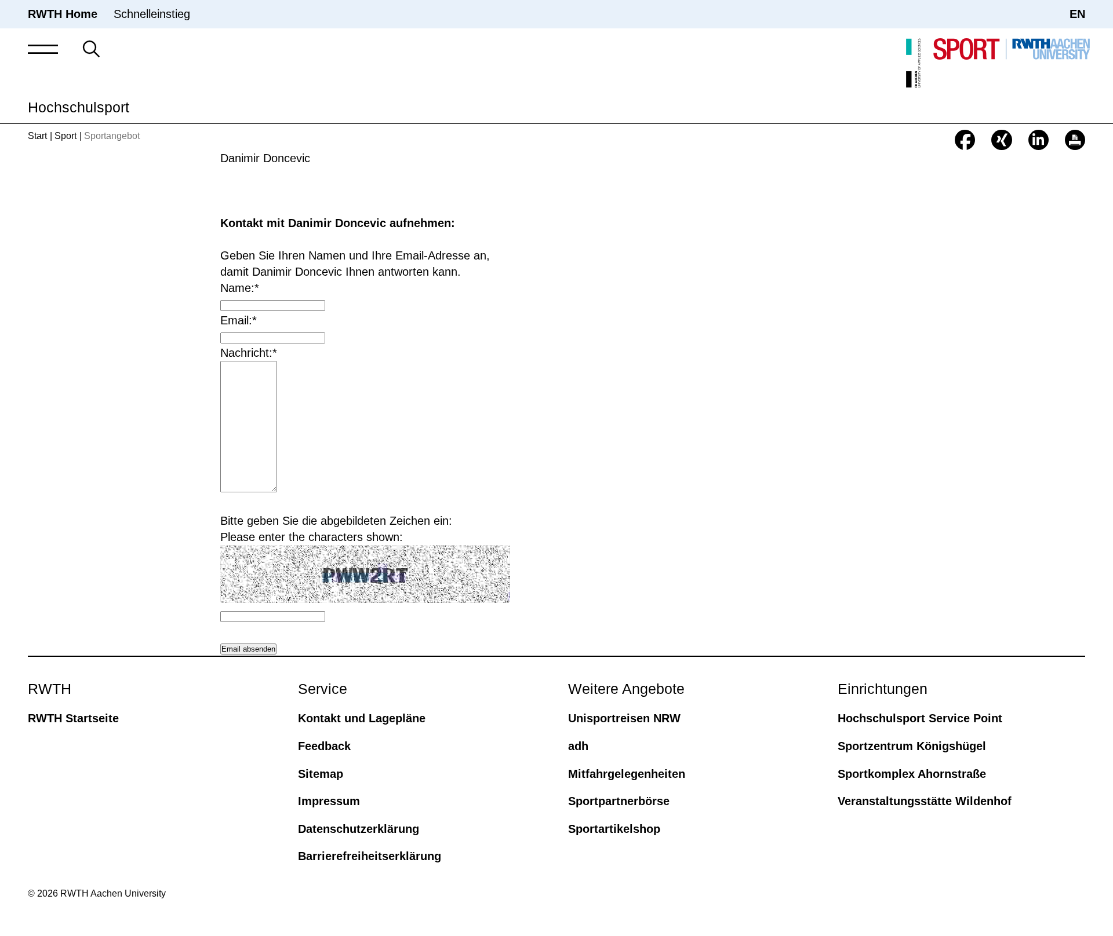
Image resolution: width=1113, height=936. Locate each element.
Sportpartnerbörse (619, 801)
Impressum (329, 801)
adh (578, 746)
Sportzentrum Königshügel (912, 746)
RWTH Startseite (73, 718)
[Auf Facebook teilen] (965, 140)
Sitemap (320, 773)
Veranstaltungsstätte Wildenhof (925, 801)
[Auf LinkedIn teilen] (1038, 140)
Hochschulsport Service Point (920, 718)
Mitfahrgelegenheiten (626, 773)
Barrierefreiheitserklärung (369, 856)
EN (1077, 14)
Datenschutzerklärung (358, 828)
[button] (43, 48)
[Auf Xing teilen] (1001, 140)
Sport (65, 136)
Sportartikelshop (614, 828)
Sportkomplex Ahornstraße (912, 773)
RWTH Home (62, 14)
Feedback (324, 746)
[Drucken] (1075, 140)
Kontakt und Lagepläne (361, 718)
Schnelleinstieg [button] (152, 14)
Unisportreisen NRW (624, 718)
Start (37, 136)
